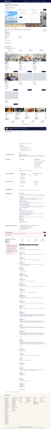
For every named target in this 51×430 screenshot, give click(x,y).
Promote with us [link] (28, 401)
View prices (15, 71)
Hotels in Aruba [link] (13, 398)
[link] (44, 3)
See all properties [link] (8, 3)
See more (20, 152)
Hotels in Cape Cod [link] (14, 410)
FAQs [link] (19, 399)
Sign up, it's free (43, 128)
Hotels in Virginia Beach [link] (7, 420)
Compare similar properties (26, 124)
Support (39, 1)
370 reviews (7, 242)
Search (45, 9)
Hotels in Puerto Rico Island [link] (14, 407)
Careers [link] (41, 399)
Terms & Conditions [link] (35, 398)
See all (6, 39)
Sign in (45, 1)
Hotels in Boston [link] (6, 416)
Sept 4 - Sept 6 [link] (41, 50)
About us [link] (41, 398)
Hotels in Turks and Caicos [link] (14, 399)
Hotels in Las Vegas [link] (7, 398)
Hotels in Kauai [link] (13, 408)
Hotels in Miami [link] (6, 408)
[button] (20, 15)
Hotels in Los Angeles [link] (7, 407)
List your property (34, 1)
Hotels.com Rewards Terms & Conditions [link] (36, 403)
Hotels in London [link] (6, 419)
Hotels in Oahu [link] (13, 409)
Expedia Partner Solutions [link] (28, 400)
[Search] (45, 235)
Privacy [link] (34, 399)
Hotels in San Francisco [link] (7, 406)
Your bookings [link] (20, 398)
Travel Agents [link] (27, 402)
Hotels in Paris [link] (6, 409)
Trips (41, 1)
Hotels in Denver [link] (6, 410)
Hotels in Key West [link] (7, 418)
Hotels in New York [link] (6, 399)
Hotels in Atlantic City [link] (7, 417)
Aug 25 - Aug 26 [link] (20, 50)
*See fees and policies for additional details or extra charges (25, 170)
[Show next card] (45, 115)
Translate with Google (22, 269)
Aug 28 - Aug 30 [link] (31, 50)
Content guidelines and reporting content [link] (35, 402)
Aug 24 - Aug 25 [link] (10, 50)
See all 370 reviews (22, 389)
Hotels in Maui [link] (13, 406)
